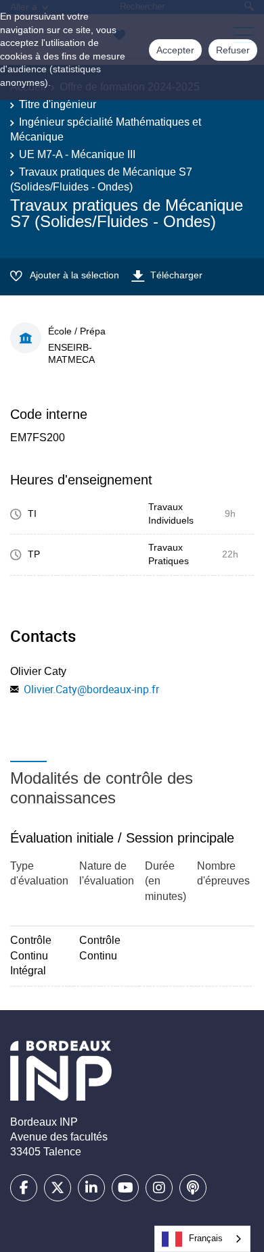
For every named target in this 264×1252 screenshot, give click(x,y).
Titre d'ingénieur (57, 104)
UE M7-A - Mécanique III (77, 154)
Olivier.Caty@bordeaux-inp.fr (91, 689)
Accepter (175, 50)
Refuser (233, 50)
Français (206, 1238)
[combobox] (202, 1239)
